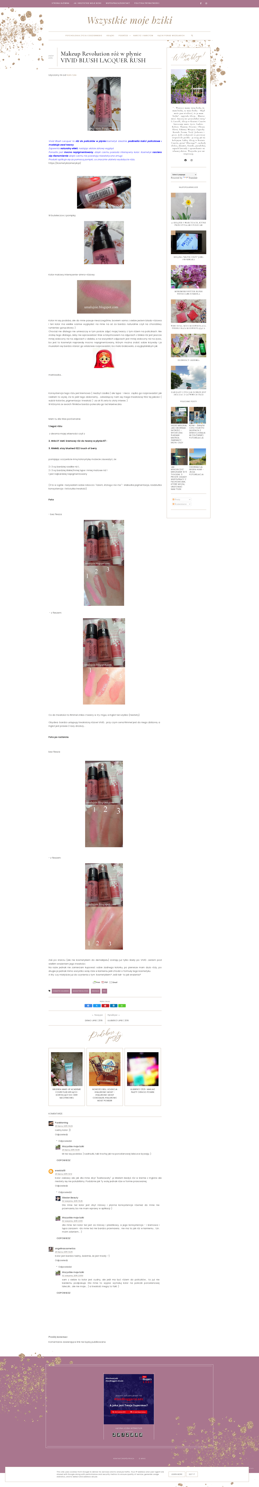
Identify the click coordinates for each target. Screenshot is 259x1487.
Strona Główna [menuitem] (60, 3)
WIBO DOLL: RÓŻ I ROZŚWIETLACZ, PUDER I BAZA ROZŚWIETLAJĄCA (188, 327)
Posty (177, 499)
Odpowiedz (61, 1134)
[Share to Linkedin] (114, 1006)
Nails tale (72, 75)
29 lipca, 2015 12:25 (64, 1252)
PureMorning (61, 1122)
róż (104, 991)
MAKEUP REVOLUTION (80, 991)
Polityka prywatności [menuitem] (146, 3)
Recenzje (95, 991)
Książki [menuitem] (110, 35)
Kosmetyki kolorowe (61, 991)
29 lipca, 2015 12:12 (63, 1174)
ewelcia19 (60, 1170)
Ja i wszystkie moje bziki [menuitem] (87, 3)
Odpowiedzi (65, 1141)
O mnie (142, 1459)
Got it (192, 1474)
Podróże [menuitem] (123, 35)
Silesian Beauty (70, 1197)
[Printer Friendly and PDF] (105, 983)
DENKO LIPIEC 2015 (94, 1020)
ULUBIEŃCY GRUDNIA (189, 360)
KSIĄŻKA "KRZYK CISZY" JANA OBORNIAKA (188, 258)
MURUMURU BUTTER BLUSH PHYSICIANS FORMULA (189, 292)
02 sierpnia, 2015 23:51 (72, 1221)
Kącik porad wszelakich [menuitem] (171, 35)
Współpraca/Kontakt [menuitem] (118, 3)
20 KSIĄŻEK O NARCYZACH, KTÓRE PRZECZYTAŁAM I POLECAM (188, 224)
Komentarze (180, 504)
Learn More (176, 1474)
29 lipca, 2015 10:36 (71, 1150)
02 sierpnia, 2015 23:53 (72, 1275)
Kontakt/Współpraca (123, 1459)
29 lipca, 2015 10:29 (64, 1126)
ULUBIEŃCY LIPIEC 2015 (118, 1020)
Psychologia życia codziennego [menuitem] (84, 35)
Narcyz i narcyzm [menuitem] (143, 35)
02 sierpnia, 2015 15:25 (72, 1201)
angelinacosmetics (65, 1248)
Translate (193, 178)
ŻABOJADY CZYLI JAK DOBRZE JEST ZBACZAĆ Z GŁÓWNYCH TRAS (188, 393)
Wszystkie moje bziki (129, 19)
